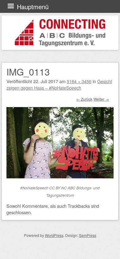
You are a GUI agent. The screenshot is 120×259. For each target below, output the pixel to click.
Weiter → (101, 99)
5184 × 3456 (79, 81)
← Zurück (84, 99)
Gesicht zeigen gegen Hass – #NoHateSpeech (59, 84)
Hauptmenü (33, 6)
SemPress (87, 235)
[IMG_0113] (60, 176)
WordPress (54, 235)
